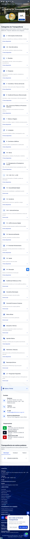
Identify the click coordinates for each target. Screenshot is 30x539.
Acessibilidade (4, 502)
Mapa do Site (4, 492)
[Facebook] (2, 517)
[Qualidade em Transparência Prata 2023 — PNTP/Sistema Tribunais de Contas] (8, 16)
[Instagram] (6, 517)
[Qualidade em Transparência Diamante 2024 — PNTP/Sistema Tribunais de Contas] (11, 16)
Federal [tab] (24, 452)
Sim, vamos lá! (23, 527)
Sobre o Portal (4, 501)
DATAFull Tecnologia (17, 536)
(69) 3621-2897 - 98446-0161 (9, 477)
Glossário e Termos (5, 497)
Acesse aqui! (22, 19)
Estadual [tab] (15, 452)
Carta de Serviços (5, 494)
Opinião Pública (4, 512)
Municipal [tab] (6, 452)
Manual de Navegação (6, 496)
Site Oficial (3, 489)
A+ (8, 1)
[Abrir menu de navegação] (3, 9)
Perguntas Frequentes (6, 491)
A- (10, 1)
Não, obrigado (13, 527)
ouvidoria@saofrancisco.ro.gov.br (15, 412)
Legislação (3, 504)
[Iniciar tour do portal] (28, 513)
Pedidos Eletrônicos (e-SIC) (7, 509)
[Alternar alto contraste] (6, 1)
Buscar (26, 4)
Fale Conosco (4, 499)
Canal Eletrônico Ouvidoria (7, 510)
